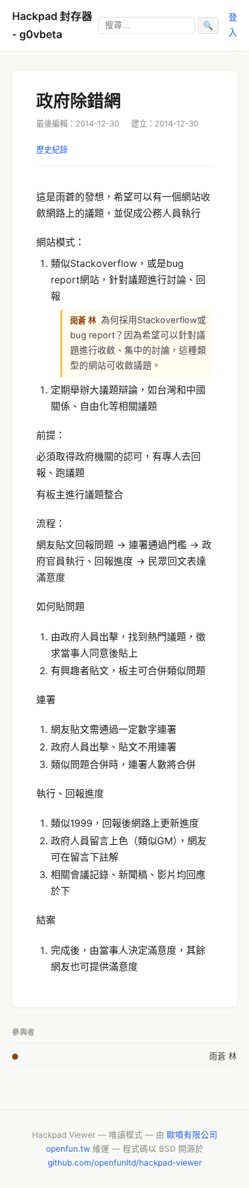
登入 (232, 24)
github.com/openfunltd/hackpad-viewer (125, 1162)
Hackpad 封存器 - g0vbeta (52, 25)
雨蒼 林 (223, 1056)
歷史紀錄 (52, 149)
